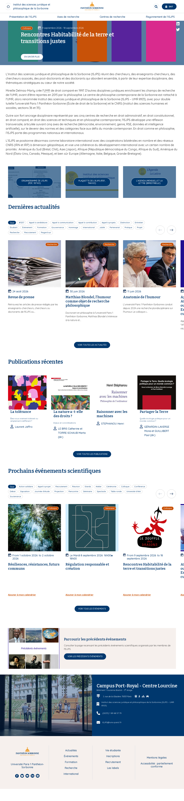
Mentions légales (157, 757)
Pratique (128, 227)
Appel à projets (108, 222)
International (89, 227)
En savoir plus (32, 56)
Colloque (125, 486)
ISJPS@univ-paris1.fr (111, 722)
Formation (42, 227)
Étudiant (13, 227)
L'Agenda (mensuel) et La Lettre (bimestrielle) (149, 181)
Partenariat (115, 227)
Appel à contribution (87, 222)
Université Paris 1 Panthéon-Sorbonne (27, 766)
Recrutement (30, 232)
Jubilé (102, 227)
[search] (156, 6)
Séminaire (87, 491)
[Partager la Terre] (156, 392)
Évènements (71, 756)
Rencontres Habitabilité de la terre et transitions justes (147, 566)
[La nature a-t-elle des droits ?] (70, 392)
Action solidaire (26, 486)
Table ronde (116, 491)
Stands (88, 486)
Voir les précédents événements (85, 656)
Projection (59, 491)
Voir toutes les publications (92, 454)
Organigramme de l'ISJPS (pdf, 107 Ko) (34, 181)
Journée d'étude (42, 491)
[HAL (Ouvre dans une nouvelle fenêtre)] (178, 35)
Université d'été (133, 491)
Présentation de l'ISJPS (23, 16)
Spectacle (101, 491)
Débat (13, 491)
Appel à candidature (38, 222)
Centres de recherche (112, 16)
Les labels (113, 768)
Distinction (125, 222)
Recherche (14, 232)
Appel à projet (44, 486)
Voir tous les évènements (92, 608)
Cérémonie (111, 486)
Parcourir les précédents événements (95, 639)
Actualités (71, 750)
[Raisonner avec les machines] (113, 392)
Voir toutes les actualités (92, 345)
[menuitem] (23, 17)
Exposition (25, 491)
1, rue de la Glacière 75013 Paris (117, 696)
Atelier (98, 486)
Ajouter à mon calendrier (22, 594)
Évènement (27, 227)
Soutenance (15, 496)
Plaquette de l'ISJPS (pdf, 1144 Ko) (91, 181)
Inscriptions (113, 756)
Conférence (139, 486)
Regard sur (46, 232)
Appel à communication (62, 222)
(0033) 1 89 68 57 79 (111, 713)
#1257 (21, 222)
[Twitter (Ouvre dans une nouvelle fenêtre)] (178, 30)
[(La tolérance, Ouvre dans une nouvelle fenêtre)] (27, 392)
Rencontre (73, 491)
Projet (139, 227)
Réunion (76, 486)
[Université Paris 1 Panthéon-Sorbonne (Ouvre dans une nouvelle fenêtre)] (92, 6)
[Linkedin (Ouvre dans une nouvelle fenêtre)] (178, 24)
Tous (12, 222)
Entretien (139, 222)
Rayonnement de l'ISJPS (160, 16)
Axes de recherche (68, 16)
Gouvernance (57, 227)
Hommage (73, 227)
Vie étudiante (113, 750)
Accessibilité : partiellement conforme (157, 765)
